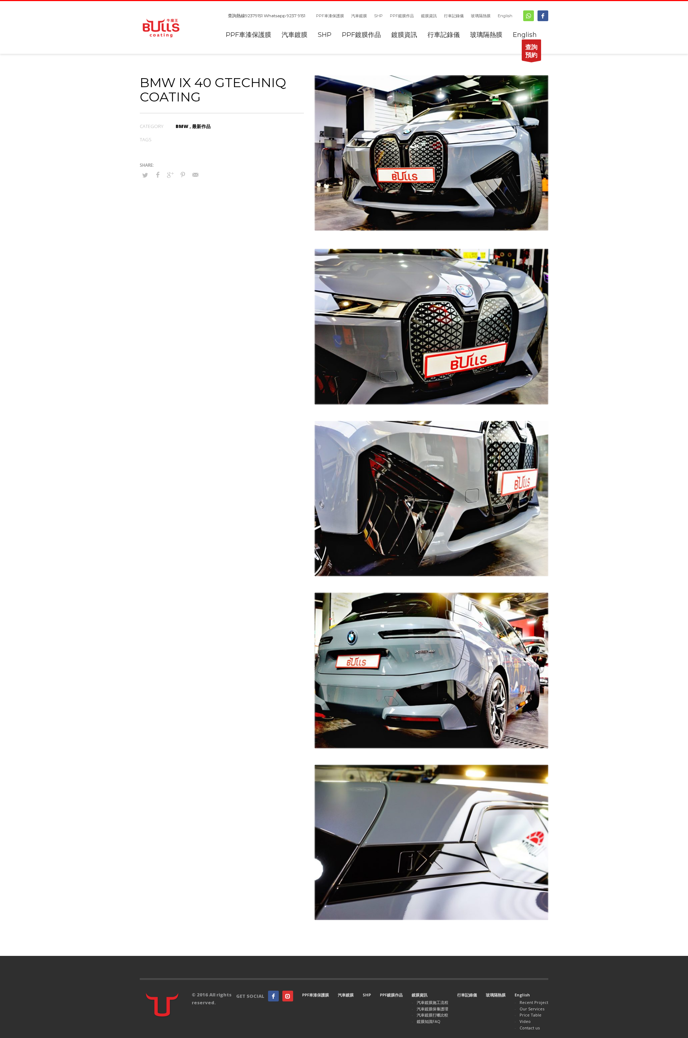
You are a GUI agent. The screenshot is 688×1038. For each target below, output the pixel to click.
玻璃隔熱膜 (481, 15)
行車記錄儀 (454, 15)
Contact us (530, 1027)
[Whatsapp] (528, 15)
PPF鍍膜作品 (402, 15)
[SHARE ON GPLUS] (170, 174)
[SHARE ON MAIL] (195, 174)
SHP (378, 15)
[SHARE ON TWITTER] (145, 175)
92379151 (254, 15)
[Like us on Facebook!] (273, 996)
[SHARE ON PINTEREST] (182, 174)
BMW (182, 126)
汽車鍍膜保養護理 (432, 1008)
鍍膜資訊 (429, 15)
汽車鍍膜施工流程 (432, 1002)
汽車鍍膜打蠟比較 (432, 1015)
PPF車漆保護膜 (330, 15)
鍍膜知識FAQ (428, 1021)
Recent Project (534, 1002)
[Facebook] (543, 15)
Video (525, 1021)
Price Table (530, 1015)
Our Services (532, 1008)
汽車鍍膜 (359, 15)
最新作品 (201, 126)
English (505, 15)
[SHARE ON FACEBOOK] (157, 174)
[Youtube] (287, 996)
